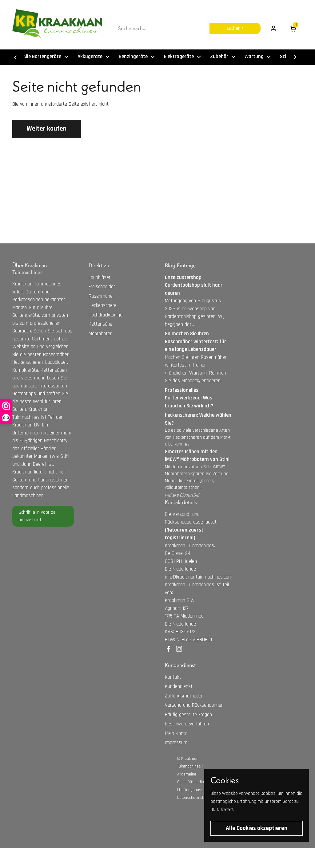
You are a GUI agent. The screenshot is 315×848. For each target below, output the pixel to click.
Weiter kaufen (46, 128)
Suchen (234, 28)
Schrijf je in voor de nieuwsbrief (37, 516)
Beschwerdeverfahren (187, 723)
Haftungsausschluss (197, 789)
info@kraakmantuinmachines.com (198, 577)
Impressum (176, 742)
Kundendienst (179, 686)
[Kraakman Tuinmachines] (57, 24)
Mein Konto (176, 733)
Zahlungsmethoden (184, 696)
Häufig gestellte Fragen (188, 714)
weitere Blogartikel (182, 495)
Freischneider (102, 286)
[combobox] (162, 28)
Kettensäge (100, 324)
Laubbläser (99, 277)
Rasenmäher (101, 296)
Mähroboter (100, 333)
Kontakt (173, 677)
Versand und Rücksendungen (194, 705)
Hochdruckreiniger (106, 315)
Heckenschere (103, 305)
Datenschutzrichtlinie (195, 797)
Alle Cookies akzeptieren (256, 828)
